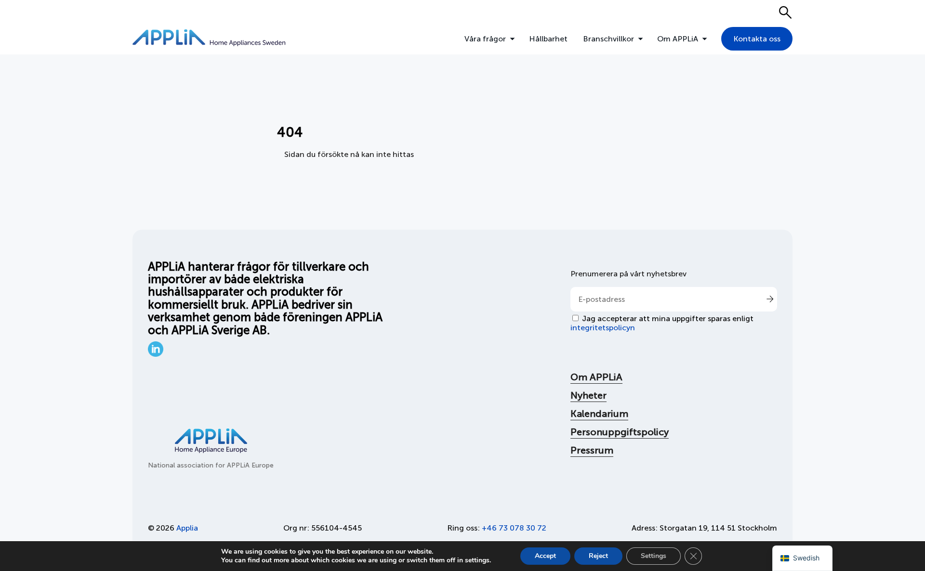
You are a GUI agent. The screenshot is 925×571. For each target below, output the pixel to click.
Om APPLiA (677, 38)
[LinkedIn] (155, 354)
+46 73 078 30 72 (514, 527)
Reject (598, 555)
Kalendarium (599, 413)
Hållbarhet (548, 38)
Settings (653, 555)
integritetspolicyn (602, 327)
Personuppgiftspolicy (619, 432)
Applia (187, 527)
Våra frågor (485, 38)
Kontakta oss (756, 38)
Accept (545, 555)
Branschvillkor (608, 38)
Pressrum (591, 450)
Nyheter (588, 395)
